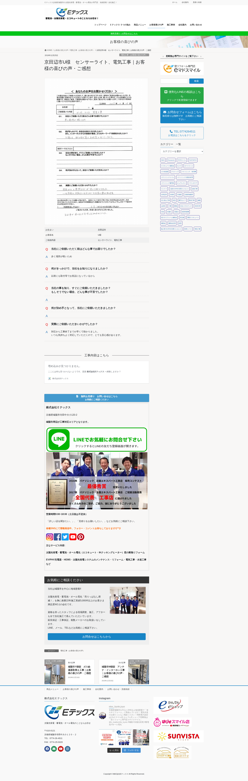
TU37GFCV (193, 160)
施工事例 (87, 689)
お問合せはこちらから (96, 636)
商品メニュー (52, 689)
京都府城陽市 (189, 194)
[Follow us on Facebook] (47, 749)
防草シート (188, 229)
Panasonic (171, 160)
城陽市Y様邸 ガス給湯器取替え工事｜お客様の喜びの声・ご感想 (79, 669)
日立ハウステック (186, 206)
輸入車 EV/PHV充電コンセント (171, 229)
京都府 (179, 194)
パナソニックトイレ (167, 177)
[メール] (54, 749)
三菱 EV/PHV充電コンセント (179, 189)
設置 (180, 223)
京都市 (172, 194)
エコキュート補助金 (167, 166)
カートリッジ (188, 166)
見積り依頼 (197, 2)
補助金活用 (172, 223)
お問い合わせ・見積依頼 (118, 689)
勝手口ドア (182, 200)
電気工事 (197, 229)
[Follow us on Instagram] (67, 749)
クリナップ (175, 171)
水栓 (162, 212)
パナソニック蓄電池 (167, 183)
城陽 (199, 200)
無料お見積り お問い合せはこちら (98, 398)
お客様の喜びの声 (71, 689)
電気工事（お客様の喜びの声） (134, 55)
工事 (169, 206)
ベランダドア (193, 183)
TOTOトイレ (182, 160)
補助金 (163, 223)
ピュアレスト (181, 183)
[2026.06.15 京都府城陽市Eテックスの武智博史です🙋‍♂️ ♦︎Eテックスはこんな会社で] (141, 737)
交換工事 (194, 189)
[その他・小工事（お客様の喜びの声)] (54, 670)
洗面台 (176, 212)
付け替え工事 (165, 200)
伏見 (174, 200)
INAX (163, 160)
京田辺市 (164, 194)
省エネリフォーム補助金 (169, 217)
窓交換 (182, 217)
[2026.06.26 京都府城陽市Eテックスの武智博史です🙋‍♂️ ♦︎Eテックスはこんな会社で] (124, 737)
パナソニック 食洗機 (189, 171)
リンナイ (164, 189)
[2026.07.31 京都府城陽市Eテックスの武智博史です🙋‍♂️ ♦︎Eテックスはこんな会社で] (107, 737)
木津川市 (197, 206)
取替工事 (192, 200)
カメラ (179, 166)
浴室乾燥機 (185, 212)
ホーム (174, 2)
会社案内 (185, 2)
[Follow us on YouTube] (61, 749)
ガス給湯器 (164, 171)
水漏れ (169, 212)
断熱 (175, 206)
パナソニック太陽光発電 (185, 177)
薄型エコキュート (193, 217)
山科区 (163, 206)
